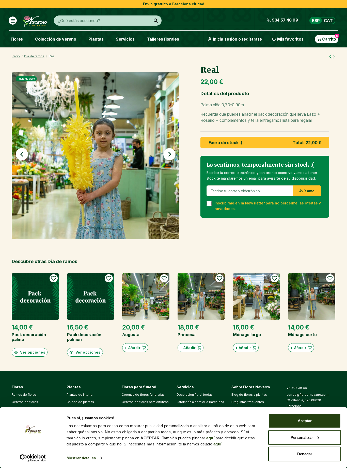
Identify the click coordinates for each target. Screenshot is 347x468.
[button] (22, 154)
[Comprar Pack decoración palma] (35, 296)
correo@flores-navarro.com (307, 394)
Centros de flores (25, 402)
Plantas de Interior (80, 394)
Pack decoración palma (29, 337)
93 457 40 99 (297, 388)
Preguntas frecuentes (247, 402)
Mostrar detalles (81, 458)
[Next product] (334, 56)
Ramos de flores (24, 394)
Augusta (130, 334)
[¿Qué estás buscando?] (156, 20)
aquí (210, 438)
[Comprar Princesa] (201, 296)
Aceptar (305, 421)
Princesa (187, 334)
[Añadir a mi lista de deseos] (54, 278)
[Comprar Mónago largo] (256, 296)
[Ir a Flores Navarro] (35, 20)
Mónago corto (302, 334)
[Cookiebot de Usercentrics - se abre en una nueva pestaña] (33, 458)
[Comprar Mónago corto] (311, 296)
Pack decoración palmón (84, 337)
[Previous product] (331, 56)
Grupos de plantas (80, 402)
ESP (316, 20)
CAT (328, 20)
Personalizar (302, 437)
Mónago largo (247, 334)
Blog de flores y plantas (249, 394)
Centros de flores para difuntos (145, 402)
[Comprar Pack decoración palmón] (90, 296)
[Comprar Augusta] (145, 296)
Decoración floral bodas (195, 394)
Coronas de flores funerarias (143, 394)
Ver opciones (32, 352)
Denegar (304, 454)
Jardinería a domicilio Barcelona (200, 402)
